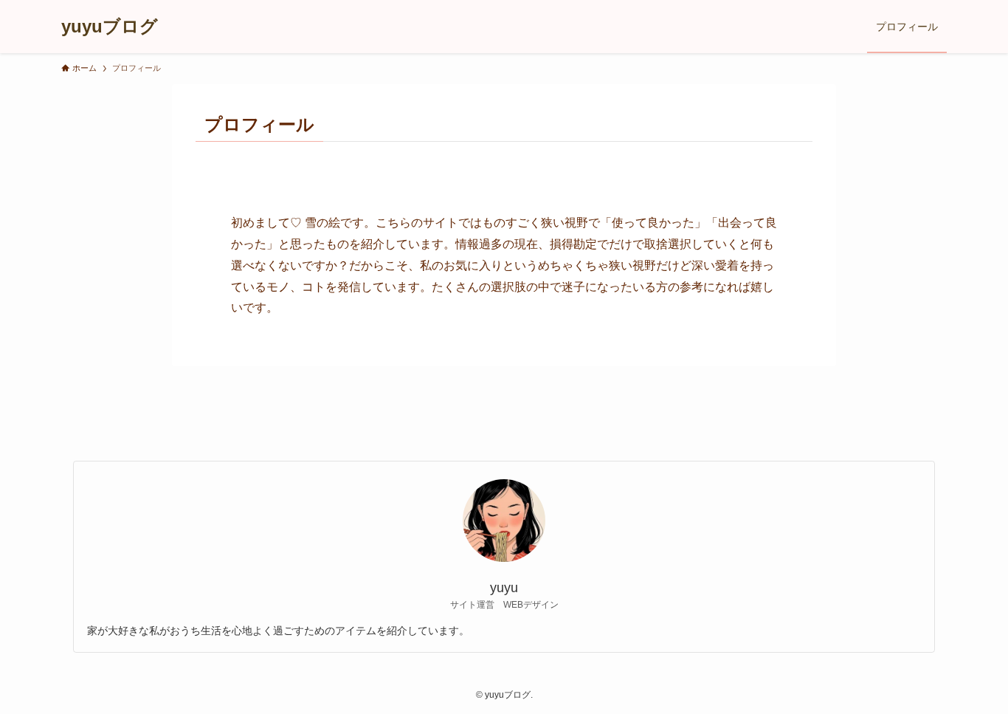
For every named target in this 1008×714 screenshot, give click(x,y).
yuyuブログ (109, 26)
